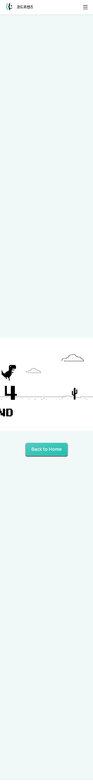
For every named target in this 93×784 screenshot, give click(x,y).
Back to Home (46, 449)
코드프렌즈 (25, 7)
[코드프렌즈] (9, 7)
